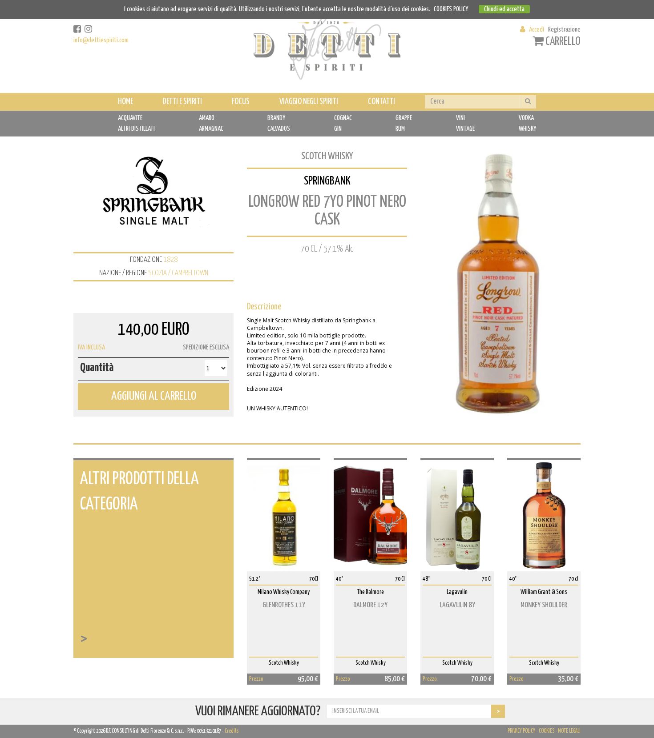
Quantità (96, 368)
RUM (400, 128)
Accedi (536, 29)
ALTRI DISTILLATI (136, 128)
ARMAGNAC (211, 128)
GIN (338, 128)
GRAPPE (404, 118)
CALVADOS (278, 128)
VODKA (526, 118)
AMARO (206, 118)
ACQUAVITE (130, 118)
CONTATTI (381, 101)
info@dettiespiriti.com (101, 40)
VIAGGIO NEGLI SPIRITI (308, 101)
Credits (231, 731)
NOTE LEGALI (569, 731)
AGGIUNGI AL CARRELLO (153, 396)
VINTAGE (465, 128)
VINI (460, 118)
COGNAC (343, 118)
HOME (125, 101)
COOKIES (546, 731)
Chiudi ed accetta (504, 9)
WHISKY (527, 128)
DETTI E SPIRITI (182, 101)
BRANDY (276, 118)
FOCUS (241, 101)
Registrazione (564, 29)
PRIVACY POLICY (521, 731)
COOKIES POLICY (451, 9)
